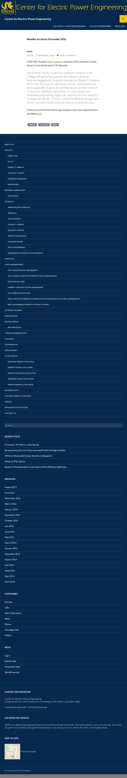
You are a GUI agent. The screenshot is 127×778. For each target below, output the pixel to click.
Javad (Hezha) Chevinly (19, 207)
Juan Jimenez (14, 219)
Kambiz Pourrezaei (17, 179)
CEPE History (11, 350)
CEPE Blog (10, 259)
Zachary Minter (16, 230)
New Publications (13, 613)
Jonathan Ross (15, 241)
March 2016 (10, 503)
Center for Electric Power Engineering (28, 19)
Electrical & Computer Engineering (69, 26)
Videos (8, 402)
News (29, 51)
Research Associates (15, 190)
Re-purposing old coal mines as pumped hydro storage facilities (35, 450)
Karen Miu (13, 156)
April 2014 (10, 581)
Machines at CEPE (16, 281)
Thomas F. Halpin (16, 173)
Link (31, 55)
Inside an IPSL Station (15, 461)
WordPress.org (12, 672)
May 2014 (9, 576)
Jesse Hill (12, 213)
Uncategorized (12, 629)
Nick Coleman (55, 61)
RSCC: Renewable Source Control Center (28, 304)
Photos (8, 624)
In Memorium (11, 356)
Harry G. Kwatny (16, 167)
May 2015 (9, 537)
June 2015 (10, 531)
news (55, 125)
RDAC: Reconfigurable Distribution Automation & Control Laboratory (44, 299)
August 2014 (11, 559)
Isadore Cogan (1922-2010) (21, 379)
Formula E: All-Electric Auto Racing (22, 444)
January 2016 (11, 509)
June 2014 (10, 570)
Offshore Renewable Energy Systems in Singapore (28, 455)
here (39, 113)
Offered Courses (13, 310)
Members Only (12, 390)
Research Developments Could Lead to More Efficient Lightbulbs (35, 467)
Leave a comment (67, 55)
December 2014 (12, 554)
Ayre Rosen (13, 184)
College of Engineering (100, 26)
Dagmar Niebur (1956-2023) (21, 361)
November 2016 (12, 498)
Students (9, 201)
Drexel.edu (120, 26)
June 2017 (10, 492)
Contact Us (10, 413)
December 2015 (12, 515)
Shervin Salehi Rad (17, 236)
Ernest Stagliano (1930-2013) (22, 373)
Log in (7, 655)
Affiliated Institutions (16, 407)
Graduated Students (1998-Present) (25, 253)
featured (44, 125)
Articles (8, 602)
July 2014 (9, 565)
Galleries (9, 339)
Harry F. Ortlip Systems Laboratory (25, 287)
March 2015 (10, 542)
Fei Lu (10, 161)
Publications (11, 316)
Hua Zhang (13, 196)
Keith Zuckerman (16, 247)
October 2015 (11, 520)
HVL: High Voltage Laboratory (23, 270)
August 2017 (11, 487)
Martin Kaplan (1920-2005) (20, 384)
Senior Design (12, 321)
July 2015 (9, 526)
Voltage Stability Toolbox (18, 396)
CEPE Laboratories (14, 264)
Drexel (32, 125)
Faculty (9, 150)
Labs (7, 607)
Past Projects (14, 327)
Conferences (11, 344)
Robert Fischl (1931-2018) (20, 367)
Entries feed (10, 661)
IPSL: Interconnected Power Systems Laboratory (32, 276)
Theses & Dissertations (16, 333)
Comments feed (12, 666)
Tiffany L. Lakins (16, 224)
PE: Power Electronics (19, 293)
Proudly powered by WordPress (18, 770)
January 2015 (11, 548)
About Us (9, 144)
